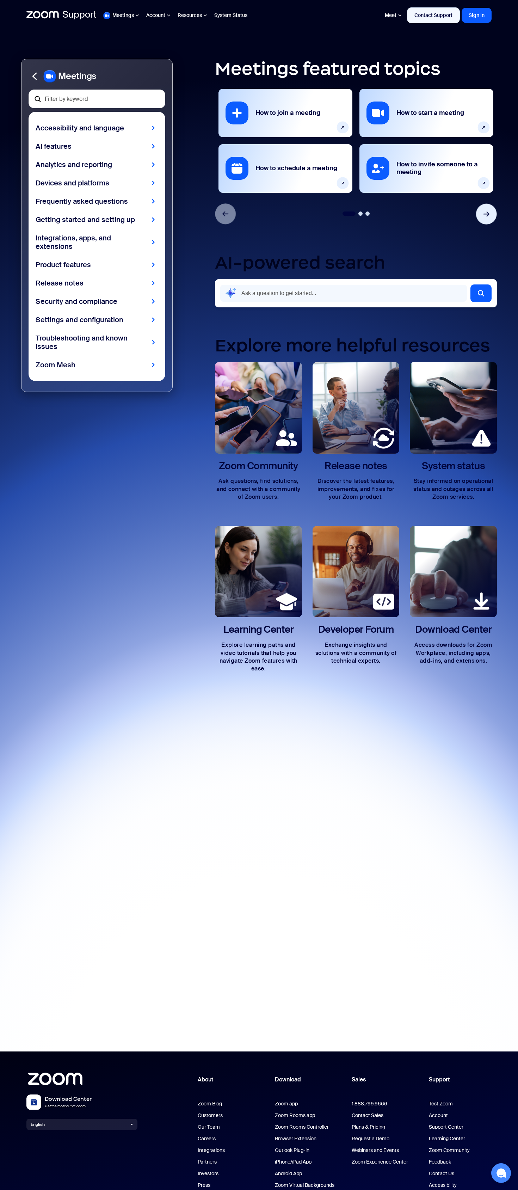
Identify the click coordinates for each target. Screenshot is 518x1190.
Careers (207, 1139)
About (205, 1079)
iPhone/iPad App (293, 1162)
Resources (190, 15)
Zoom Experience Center (380, 1162)
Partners (207, 1162)
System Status (230, 15)
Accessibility (443, 1185)
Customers (210, 1115)
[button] (97, 76)
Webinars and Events (375, 1150)
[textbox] (97, 99)
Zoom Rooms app (295, 1115)
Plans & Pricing (368, 1127)
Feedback (440, 1162)
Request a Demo (370, 1139)
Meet (390, 15)
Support (439, 1079)
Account (155, 15)
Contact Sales (367, 1115)
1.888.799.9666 (369, 1104)
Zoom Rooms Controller (302, 1127)
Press (204, 1185)
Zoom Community (449, 1150)
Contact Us (441, 1174)
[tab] (349, 213)
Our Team (209, 1127)
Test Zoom (441, 1104)
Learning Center (447, 1139)
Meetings (123, 15)
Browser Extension (295, 1139)
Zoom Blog (210, 1104)
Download (288, 1079)
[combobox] (343, 293)
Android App (288, 1174)
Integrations (211, 1150)
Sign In (477, 15)
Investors (208, 1174)
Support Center (446, 1127)
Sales (359, 1079)
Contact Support (433, 15)
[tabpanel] (285, 140)
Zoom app (286, 1104)
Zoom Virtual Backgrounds (304, 1185)
